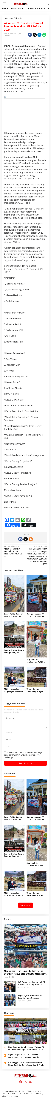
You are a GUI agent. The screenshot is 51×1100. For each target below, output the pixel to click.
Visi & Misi (6, 1096)
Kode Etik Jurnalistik (32, 1093)
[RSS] (31, 539)
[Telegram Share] (39, 35)
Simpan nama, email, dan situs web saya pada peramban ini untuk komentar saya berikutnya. (23, 755)
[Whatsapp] (44, 35)
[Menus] (4, 3)
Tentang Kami (33, 1091)
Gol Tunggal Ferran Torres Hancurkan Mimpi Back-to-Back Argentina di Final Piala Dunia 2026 (25, 1063)
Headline (7, 36)
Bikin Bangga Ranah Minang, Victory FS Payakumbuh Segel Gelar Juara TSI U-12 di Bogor (27, 1048)
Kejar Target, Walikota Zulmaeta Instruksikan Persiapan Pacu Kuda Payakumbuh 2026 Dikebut (23, 1056)
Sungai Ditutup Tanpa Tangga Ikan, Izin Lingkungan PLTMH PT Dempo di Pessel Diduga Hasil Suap (14, 651)
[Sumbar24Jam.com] (26, 3)
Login (15, 1096)
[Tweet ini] (35, 35)
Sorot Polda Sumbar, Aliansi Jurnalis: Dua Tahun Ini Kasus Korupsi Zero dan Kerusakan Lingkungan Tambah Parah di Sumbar (14, 615)
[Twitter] (25, 539)
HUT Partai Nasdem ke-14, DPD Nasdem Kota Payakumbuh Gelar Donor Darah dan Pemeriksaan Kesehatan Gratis (31, 983)
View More (26, 905)
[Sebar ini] (30, 35)
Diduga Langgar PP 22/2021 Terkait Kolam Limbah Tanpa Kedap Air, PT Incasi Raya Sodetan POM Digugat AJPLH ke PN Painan (37, 615)
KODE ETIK (16, 1093)
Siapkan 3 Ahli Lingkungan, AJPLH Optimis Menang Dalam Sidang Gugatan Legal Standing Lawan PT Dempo (35, 660)
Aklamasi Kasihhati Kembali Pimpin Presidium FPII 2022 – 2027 (13, 551)
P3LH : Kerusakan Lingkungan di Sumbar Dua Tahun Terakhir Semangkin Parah (14, 690)
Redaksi (5, 1093)
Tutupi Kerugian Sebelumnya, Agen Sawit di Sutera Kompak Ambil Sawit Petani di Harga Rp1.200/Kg (36, 690)
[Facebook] (20, 539)
